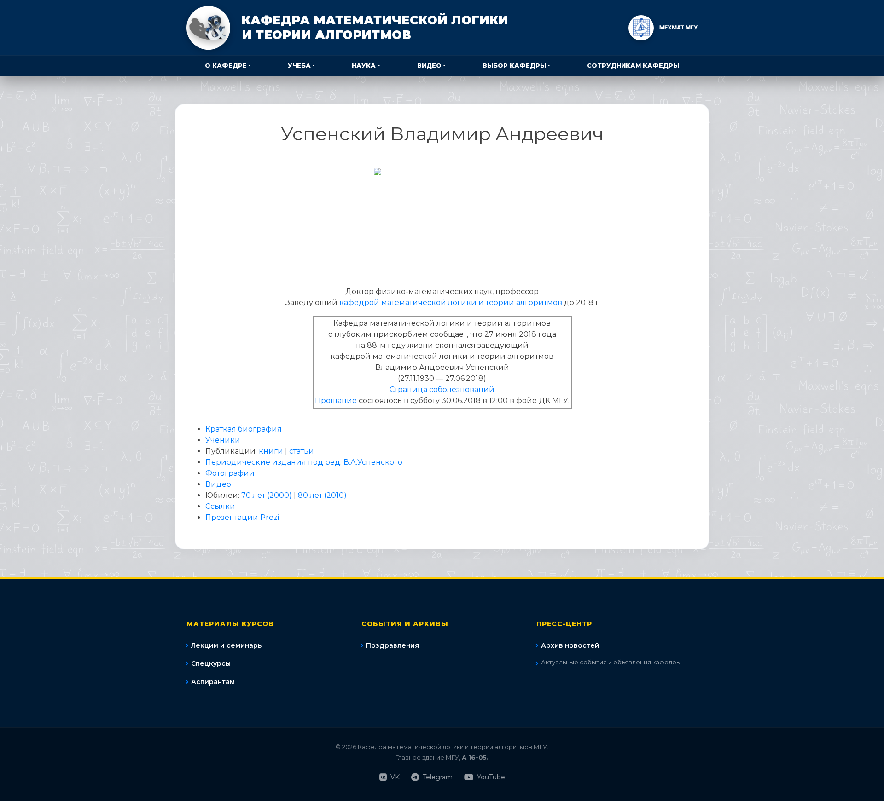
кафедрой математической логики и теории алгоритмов (450, 302)
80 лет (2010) (322, 495)
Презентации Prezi (242, 517)
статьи (301, 451)
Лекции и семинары (227, 645)
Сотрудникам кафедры (633, 65)
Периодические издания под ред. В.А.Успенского (303, 462)
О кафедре (226, 65)
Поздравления (392, 645)
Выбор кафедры (514, 65)
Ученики (222, 440)
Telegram (438, 777)
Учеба (299, 65)
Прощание (336, 400)
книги (271, 451)
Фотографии (230, 473)
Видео (429, 65)
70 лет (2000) (266, 495)
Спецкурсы (211, 663)
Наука (364, 65)
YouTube (491, 777)
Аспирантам (213, 682)
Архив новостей (570, 645)
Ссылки (220, 506)
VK (395, 777)
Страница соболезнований (442, 389)
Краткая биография (243, 429)
